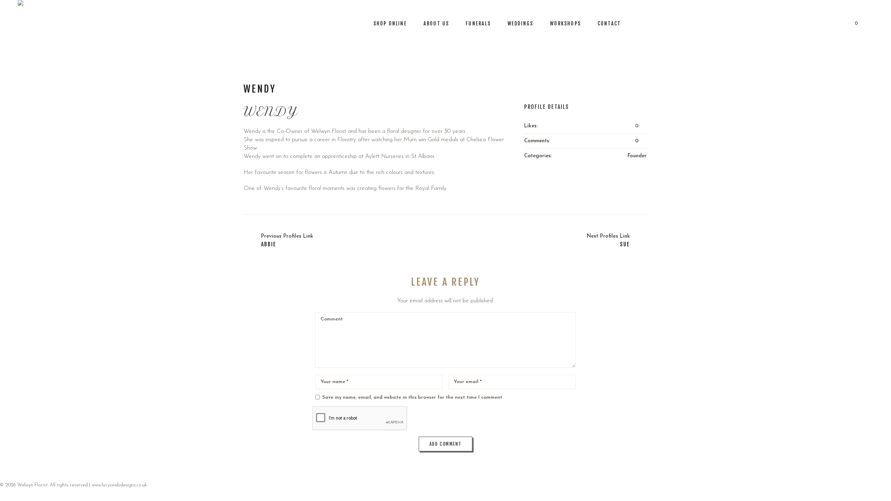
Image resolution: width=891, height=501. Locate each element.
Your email (468, 381)
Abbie (268, 244)
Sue (625, 244)
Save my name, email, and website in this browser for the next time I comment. (412, 397)
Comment (332, 319)
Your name (334, 381)
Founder (637, 156)
